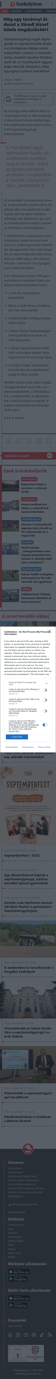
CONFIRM (17, 737)
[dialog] (28, 689)
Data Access (28, 747)
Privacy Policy (44, 747)
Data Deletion (12, 747)
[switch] (45, 690)
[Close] (50, 632)
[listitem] (28, 683)
